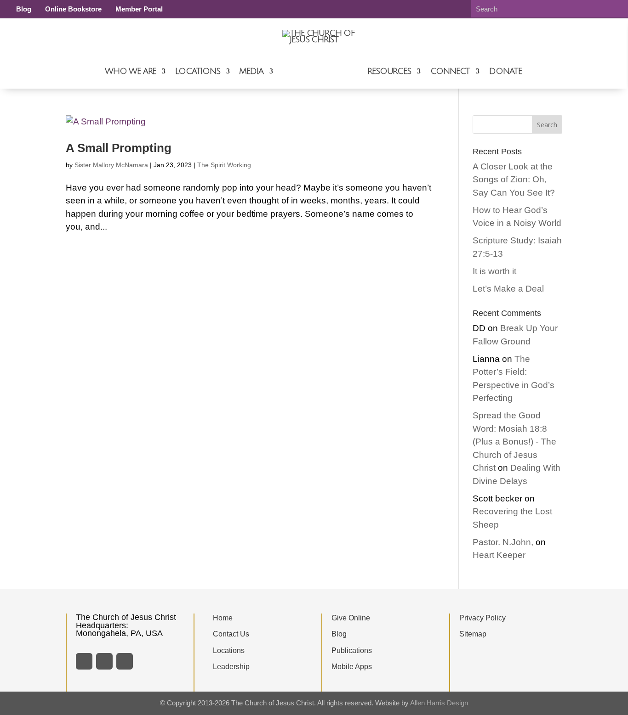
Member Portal (139, 9)
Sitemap (472, 634)
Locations (197, 71)
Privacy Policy (482, 618)
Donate (505, 71)
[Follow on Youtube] (124, 661)
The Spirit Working (224, 165)
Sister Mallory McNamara (111, 165)
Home (223, 618)
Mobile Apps (351, 666)
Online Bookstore (73, 9)
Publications (351, 650)
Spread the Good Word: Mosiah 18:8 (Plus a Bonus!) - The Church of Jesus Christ (514, 442)
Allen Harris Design (439, 703)
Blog (23, 9)
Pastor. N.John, (503, 542)
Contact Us (231, 634)
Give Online (350, 618)
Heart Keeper (499, 555)
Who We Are (130, 71)
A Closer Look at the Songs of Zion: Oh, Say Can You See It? (514, 179)
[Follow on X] (104, 661)
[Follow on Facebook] (84, 661)
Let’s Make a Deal (508, 288)
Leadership (231, 666)
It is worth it (494, 271)
